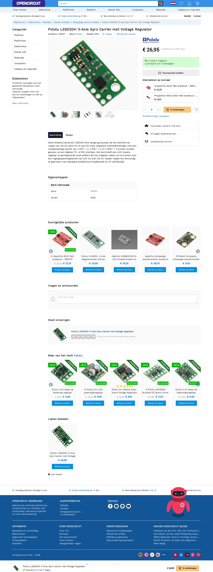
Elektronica (44, 10)
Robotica (91, 10)
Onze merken (19, 10)
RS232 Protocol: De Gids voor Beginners (175, 540)
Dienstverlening (117, 526)
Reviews (63, 534)
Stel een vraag (66, 297)
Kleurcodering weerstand (119, 540)
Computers (137, 10)
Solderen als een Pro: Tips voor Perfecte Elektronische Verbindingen (177, 530)
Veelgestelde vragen (70, 543)
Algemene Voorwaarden (24, 537)
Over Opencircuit (70, 526)
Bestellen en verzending (25, 530)
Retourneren (19, 534)
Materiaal (160, 10)
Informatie (19, 526)
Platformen (68, 10)
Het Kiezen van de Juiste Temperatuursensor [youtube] (177, 534)
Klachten (17, 543)
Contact (197, 16)
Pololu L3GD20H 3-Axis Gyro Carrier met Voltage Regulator (102, 331)
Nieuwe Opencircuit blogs (170, 526)
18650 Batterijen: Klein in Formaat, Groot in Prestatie (177, 537)
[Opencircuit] (28, 3)
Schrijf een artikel (115, 534)
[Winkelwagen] (195, 4)
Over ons (64, 530)
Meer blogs (159, 543)
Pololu (94, 191)
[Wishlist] (179, 4)
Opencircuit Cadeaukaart (119, 530)
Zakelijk (187, 16)
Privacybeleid (19, 540)
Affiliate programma (117, 537)
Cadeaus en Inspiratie (189, 10)
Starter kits (114, 10)
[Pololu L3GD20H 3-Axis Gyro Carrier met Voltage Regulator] (53, 114)
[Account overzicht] (187, 4)
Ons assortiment (68, 537)
